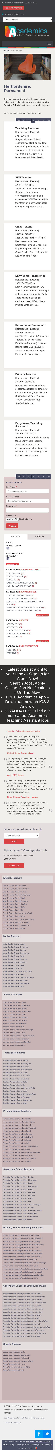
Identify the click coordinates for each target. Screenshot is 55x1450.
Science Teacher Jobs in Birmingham (16, 1005)
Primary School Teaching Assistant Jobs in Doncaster (22, 1251)
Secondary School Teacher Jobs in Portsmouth (20, 1214)
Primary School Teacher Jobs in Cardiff (17, 1131)
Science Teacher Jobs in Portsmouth (16, 1039)
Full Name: (11, 487)
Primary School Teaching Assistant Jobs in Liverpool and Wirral (25, 1269)
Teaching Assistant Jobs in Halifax (15, 1082)
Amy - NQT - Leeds (15, 775)
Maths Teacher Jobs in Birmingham (15, 947)
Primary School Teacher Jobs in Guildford (17, 1137)
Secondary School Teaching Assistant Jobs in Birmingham (24, 1297)
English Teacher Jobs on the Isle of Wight (18, 913)
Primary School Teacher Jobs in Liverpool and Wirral (21, 1152)
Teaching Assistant (27, 128)
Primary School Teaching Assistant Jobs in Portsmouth (22, 1272)
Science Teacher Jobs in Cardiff (14, 1014)
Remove (8, 548)
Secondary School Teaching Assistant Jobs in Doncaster (23, 1309)
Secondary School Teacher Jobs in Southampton (20, 1217)
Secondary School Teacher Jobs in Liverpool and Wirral (22, 1211)
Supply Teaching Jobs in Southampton (16, 1355)
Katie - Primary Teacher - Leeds (20, 753)
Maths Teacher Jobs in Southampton (16, 984)
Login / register (13, 8)
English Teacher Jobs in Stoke (14, 928)
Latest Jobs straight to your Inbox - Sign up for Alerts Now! (27, 674)
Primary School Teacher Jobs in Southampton (19, 1158)
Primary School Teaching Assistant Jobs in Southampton (23, 1275)
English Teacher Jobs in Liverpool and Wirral (18, 919)
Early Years (14, 636)
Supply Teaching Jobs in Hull (13, 1370)
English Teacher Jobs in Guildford (15, 904)
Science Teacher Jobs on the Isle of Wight (18, 1030)
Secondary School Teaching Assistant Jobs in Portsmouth (23, 1330)
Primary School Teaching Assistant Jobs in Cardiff (21, 1248)
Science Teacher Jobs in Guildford (15, 1021)
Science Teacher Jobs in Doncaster (15, 1018)
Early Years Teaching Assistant (28, 424)
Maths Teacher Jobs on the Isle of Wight (17, 971)
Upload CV (14, 866)
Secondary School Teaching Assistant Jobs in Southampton (24, 1333)
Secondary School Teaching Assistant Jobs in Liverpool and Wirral (26, 1327)
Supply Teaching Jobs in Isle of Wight (16, 1367)
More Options (42, 615)
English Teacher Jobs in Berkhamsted (16, 895)
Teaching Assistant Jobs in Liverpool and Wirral (19, 1094)
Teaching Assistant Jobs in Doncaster (16, 1076)
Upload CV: (11, 515)
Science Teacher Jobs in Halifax (14, 1024)
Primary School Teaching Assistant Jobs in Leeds (20, 1266)
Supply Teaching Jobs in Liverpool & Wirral (18, 1361)
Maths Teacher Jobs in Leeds (13, 974)
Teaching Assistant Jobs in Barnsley (16, 1067)
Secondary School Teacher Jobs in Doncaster (19, 1192)
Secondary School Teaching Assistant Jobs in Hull (21, 1318)
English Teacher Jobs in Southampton (16, 925)
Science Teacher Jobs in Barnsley (15, 1008)
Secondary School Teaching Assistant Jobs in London (22, 1294)
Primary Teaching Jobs (20, 596)
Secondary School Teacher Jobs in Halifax (18, 1198)
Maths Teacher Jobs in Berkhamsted (16, 953)
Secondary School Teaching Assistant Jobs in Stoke (21, 1336)
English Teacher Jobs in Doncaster (15, 901)
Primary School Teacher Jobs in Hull (16, 1143)
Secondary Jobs (17, 577)
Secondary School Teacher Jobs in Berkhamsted (20, 1186)
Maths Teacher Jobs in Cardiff (13, 956)
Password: (11, 506)
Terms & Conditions (13, 1423)
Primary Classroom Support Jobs (26, 607)
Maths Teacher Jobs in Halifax (14, 965)
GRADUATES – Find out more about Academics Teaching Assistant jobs (27, 715)
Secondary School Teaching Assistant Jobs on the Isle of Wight (25, 1321)
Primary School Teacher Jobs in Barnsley (17, 1125)
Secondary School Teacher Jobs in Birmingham (20, 1180)
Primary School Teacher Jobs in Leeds (16, 1149)
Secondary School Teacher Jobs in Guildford (19, 1195)
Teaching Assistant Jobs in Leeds (15, 1091)
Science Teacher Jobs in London (14, 1002)
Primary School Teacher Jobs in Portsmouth (18, 1155)
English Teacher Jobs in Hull (13, 910)
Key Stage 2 (14, 624)
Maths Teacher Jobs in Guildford (14, 962)
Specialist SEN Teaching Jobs (24, 610)
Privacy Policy (39, 1418)
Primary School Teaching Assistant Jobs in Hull (20, 1260)
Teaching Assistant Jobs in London (15, 1061)
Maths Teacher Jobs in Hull (12, 968)
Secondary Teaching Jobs (22, 599)
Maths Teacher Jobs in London (14, 944)
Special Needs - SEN (18, 630)
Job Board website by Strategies (17, 1418)
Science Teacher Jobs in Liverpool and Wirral (19, 1036)
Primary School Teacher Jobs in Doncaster (18, 1134)
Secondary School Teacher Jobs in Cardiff (18, 1189)
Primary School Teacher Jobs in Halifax (17, 1140)
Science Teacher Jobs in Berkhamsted (17, 1011)
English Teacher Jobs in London (14, 886)
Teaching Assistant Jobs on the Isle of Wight (19, 1088)
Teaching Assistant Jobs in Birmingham (17, 1064)
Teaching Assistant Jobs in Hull (14, 1085)
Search (39, 536)
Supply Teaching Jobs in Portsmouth (16, 1358)
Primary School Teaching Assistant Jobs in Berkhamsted (23, 1245)
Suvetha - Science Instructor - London (23, 731)
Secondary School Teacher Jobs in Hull (17, 1201)
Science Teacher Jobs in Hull (13, 1027)
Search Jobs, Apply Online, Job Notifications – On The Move (27, 688)
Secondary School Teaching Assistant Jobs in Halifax (22, 1257)
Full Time (14, 650)
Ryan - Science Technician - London (22, 797)
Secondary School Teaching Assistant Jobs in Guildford (22, 1254)
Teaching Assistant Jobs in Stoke (15, 1103)
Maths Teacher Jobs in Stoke (13, 987)
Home (6, 51)
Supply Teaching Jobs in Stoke (14, 1352)
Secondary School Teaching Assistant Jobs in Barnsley (22, 1300)
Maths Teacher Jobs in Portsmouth (15, 981)
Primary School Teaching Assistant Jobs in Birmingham (22, 1238)
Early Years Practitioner (30, 275)
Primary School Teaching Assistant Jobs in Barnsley (21, 1241)
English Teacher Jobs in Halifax (14, 907)
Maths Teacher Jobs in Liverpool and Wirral (18, 978)
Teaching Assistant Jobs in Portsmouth (17, 1097)
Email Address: (13, 496)
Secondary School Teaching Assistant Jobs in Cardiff (22, 1306)
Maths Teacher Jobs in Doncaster (15, 959)
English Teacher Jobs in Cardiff (14, 898)
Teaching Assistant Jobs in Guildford (16, 1079)
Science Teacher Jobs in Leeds (14, 1033)
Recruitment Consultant (30, 325)
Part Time (13, 653)
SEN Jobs (13, 580)
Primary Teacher (25, 374)
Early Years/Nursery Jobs (22, 583)
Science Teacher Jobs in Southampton (17, 1042)
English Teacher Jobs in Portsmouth (16, 922)
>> (49, 121)
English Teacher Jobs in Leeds (14, 916)
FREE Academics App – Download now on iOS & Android (27, 702)
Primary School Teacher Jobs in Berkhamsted (19, 1128)
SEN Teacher (23, 177)
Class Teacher (24, 226)
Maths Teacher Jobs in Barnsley (14, 950)
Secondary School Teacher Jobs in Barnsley (19, 1183)
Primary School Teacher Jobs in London (17, 1119)
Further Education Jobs (20, 586)
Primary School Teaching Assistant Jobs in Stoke (20, 1278)
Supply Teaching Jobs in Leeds (14, 1364)
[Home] (27, 31)
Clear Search (12, 564)
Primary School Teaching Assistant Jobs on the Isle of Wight (24, 1263)
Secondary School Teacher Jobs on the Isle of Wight (21, 1205)
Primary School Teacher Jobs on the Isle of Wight (20, 1146)
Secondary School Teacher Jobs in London (18, 1177)
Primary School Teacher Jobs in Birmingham (19, 1122)
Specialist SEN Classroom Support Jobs (25, 603)
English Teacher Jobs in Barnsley (15, 892)
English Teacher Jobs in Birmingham (16, 889)
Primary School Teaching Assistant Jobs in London (21, 1235)
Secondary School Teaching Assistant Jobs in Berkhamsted (24, 1303)
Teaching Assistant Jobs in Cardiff (15, 1073)
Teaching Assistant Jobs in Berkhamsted (17, 1070)
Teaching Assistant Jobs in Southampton (17, 1100)
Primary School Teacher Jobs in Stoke (16, 1161)
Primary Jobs (15, 574)
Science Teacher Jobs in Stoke (14, 1045)
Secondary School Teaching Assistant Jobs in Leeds (21, 1324)
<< (19, 121)
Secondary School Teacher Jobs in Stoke (17, 1220)
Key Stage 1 (14, 627)
